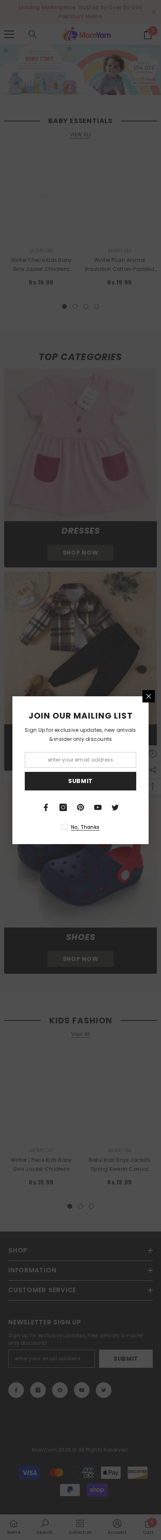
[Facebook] (45, 807)
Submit (80, 781)
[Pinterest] (80, 807)
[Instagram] (63, 807)
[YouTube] (98, 807)
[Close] (148, 696)
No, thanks (85, 827)
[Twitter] (115, 807)
